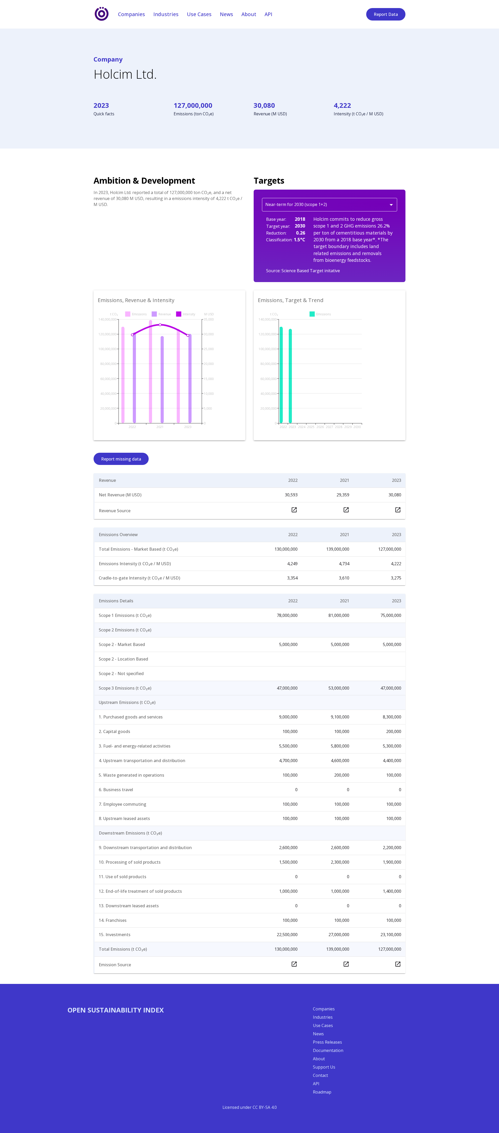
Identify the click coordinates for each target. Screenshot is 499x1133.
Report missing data (121, 459)
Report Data (386, 14)
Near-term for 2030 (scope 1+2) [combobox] (296, 204)
